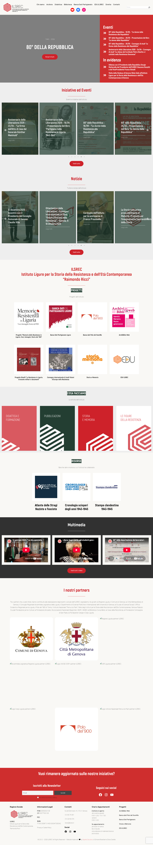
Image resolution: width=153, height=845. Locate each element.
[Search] (149, 7)
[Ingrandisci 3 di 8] (140, 620)
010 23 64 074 (69, 819)
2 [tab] (72, 157)
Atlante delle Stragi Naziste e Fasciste (46, 507)
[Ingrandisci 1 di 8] (50, 620)
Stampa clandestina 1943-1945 (107, 507)
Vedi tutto (76, 163)
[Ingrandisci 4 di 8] (50, 665)
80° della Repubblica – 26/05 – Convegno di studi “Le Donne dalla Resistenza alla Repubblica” (128, 45)
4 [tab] (78, 157)
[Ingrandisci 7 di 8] (50, 710)
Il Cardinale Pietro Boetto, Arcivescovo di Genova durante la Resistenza (94, 216)
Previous (5, 130)
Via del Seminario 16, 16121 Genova (76, 811)
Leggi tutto (11, 137)
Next (148, 130)
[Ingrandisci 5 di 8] (95, 665)
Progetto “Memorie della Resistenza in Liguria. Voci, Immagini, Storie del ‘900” (29, 336)
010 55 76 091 (69, 815)
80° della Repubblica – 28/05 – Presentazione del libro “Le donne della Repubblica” (129, 39)
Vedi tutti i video (76, 570)
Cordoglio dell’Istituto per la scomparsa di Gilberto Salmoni (131, 216)
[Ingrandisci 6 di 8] (140, 665)
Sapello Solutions (88, 840)
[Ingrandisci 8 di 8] (140, 710)
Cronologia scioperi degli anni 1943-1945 (76, 507)
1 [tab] (69, 157)
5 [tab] (81, 157)
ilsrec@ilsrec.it (69, 823)
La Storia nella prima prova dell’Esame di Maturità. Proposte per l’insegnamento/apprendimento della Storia (61, 216)
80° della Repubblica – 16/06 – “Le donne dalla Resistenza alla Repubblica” (126, 33)
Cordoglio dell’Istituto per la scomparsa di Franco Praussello (18, 216)
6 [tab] (84, 157)
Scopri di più (49, 57)
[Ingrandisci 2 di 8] (95, 620)
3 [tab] (75, 157)
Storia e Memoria (92, 377)
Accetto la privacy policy (48, 797)
